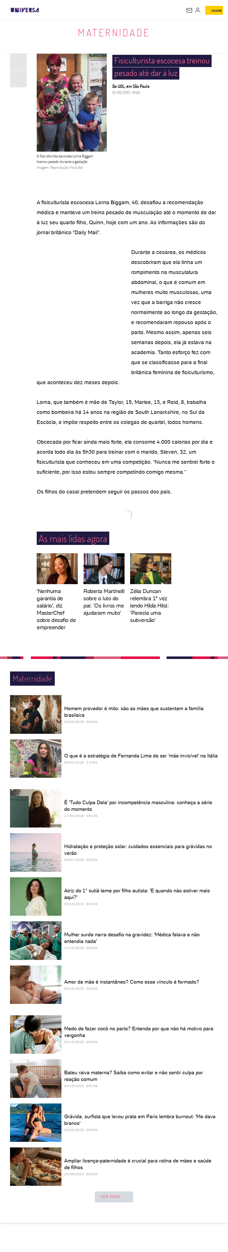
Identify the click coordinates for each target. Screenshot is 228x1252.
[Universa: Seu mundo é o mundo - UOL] (25, 10)
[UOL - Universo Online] (42, 10)
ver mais (110, 1196)
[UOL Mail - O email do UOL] (189, 10)
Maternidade (114, 32)
